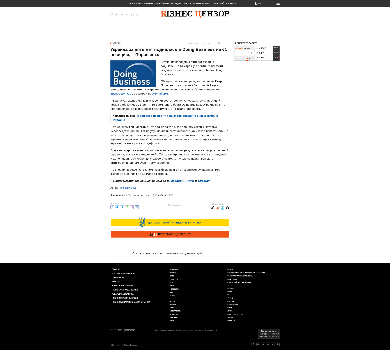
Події (157, 3)
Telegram (204, 180)
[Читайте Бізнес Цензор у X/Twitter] (258, 344)
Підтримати (118, 277)
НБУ (228, 294)
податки (231, 321)
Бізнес (206, 3)
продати (239, 48)
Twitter (189, 180)
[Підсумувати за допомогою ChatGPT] (213, 207)
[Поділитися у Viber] (132, 207)
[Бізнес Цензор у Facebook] (112, 14)
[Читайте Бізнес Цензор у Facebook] (253, 344)
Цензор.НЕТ (135, 3)
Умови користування (123, 286)
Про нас (116, 269)
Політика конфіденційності (126, 290)
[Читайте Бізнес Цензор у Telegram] (263, 344)
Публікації (218, 3)
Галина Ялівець (127, 187)
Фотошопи (174, 289)
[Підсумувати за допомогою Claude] (218, 207)
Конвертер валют (246, 43)
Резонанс (168, 3)
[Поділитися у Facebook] (112, 207)
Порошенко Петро (144, 195)
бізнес (230, 291)
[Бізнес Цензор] (195, 14)
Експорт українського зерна (240, 276)
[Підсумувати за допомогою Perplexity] (222, 207)
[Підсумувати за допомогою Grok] (227, 207)
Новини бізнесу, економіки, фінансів (131, 302)
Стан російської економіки (239, 282)
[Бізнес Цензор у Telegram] (122, 14)
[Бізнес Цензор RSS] (136, 14)
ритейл (230, 301)
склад (230, 298)
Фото (172, 282)
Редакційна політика (123, 294)
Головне (173, 308)
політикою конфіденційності (204, 330)
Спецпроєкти (175, 311)
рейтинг (165, 195)
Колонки (231, 3)
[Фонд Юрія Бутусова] (169, 222)
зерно (230, 317)
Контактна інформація (123, 273)
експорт (231, 288)
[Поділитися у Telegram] (122, 207)
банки (230, 269)
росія (229, 308)
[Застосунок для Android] (127, 14)
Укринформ (160, 93)
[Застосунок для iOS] (132, 14)
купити (247, 48)
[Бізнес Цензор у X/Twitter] (117, 14)
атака (229, 311)
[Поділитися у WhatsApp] (127, 207)
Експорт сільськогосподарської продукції (246, 272)
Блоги (187, 3)
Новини (148, 3)
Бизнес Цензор (120, 93)
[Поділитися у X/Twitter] (117, 207)
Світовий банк (121, 195)
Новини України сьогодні (125, 298)
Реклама (116, 282)
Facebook (176, 180)
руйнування (232, 304)
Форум (197, 3)
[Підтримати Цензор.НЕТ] (169, 234)
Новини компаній (235, 314)
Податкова (232, 279)
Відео (178, 3)
